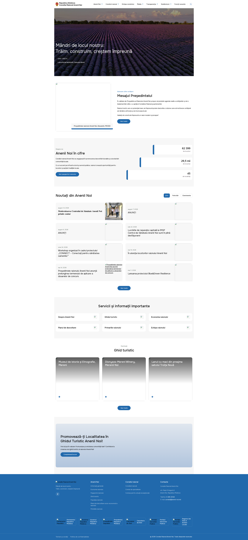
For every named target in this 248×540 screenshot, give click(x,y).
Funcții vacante (179, 4)
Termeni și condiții (62, 537)
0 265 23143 (170, 497)
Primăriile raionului (96, 509)
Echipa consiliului (128, 4)
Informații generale (97, 486)
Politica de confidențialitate (79, 537)
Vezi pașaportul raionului (67, 174)
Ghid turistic (95, 496)
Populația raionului (97, 500)
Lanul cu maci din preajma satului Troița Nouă (167, 363)
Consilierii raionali (131, 486)
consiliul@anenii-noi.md (173, 500)
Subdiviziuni (165, 4)
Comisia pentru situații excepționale (137, 493)
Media (139, 4)
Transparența (151, 4)
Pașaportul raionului (97, 493)
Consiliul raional (111, 4)
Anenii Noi (97, 4)
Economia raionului (97, 489)
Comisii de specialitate (133, 489)
